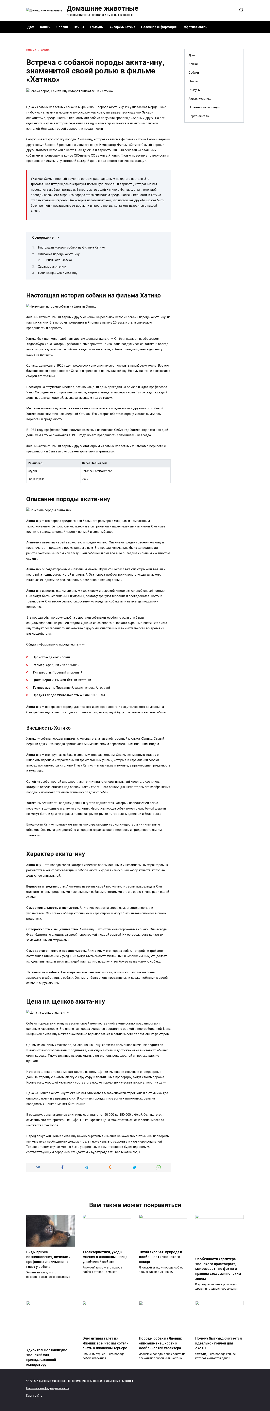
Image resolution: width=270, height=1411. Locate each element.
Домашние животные (102, 8)
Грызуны (97, 27)
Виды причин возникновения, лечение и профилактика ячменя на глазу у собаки (48, 1259)
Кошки (45, 27)
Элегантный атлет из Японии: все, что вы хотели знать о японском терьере (105, 1343)
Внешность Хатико (59, 260)
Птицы (79, 27)
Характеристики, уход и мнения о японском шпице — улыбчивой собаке (107, 1257)
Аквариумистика (122, 27)
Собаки (62, 27)
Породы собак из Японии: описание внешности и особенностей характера (160, 1343)
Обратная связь (194, 27)
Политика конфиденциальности (47, 1388)
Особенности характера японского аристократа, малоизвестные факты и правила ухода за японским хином (218, 1269)
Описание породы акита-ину (59, 254)
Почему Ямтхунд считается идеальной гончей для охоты (218, 1343)
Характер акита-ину (52, 266)
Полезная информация (159, 27)
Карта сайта (34, 1395)
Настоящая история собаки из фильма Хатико (71, 247)
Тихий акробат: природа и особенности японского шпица (160, 1257)
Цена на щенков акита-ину (57, 273)
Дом (30, 27)
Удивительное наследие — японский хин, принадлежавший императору (48, 1357)
